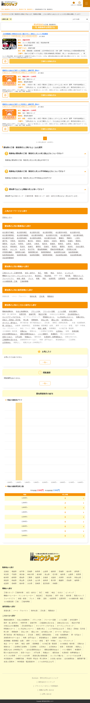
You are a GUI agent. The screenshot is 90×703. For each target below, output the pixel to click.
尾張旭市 (13, 246)
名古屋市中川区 (52, 235)
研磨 (38, 278)
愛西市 (62, 246)
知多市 (76, 244)
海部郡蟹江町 (33, 252)
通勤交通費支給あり (27, 334)
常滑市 (21, 244)
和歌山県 (77, 577)
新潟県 (39, 574)
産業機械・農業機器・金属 (13, 641)
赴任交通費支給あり (10, 334)
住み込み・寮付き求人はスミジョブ (45, 678)
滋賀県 (37, 577)
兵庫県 (61, 577)
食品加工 (38, 276)
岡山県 (21, 580)
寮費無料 (34, 320)
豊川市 (30, 241)
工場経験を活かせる (10, 340)
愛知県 (21, 577)
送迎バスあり (7, 337)
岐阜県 (6, 577)
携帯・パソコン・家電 (34, 641)
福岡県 (76, 580)
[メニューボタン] (86, 3)
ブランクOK (36, 311)
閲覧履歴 (79, 5)
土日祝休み (6, 342)
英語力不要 (42, 314)
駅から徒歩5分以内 (11, 653)
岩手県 (21, 571)
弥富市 (5, 249)
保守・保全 (59, 595)
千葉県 (14, 574)
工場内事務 (24, 281)
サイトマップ (50, 682)
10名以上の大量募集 (11, 626)
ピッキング (69, 273)
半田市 (13, 241)
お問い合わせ (46, 694)
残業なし (79, 647)
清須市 (70, 246)
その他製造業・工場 (10, 281)
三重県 (29, 577)
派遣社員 (7, 611)
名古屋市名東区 (36, 238)
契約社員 (33, 72)
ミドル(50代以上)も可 (46, 662)
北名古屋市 (80, 246)
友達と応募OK (9, 662)
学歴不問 (22, 314)
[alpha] (9, 3)
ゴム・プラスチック (65, 641)
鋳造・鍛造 (21, 278)
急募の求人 (80, 317)
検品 (52, 273)
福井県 (62, 574)
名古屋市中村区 (62, 232)
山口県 (37, 580)
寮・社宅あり (7, 325)
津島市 (38, 241)
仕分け (59, 273)
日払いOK (45, 320)
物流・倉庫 (42, 328)
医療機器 (36, 644)
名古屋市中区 (75, 232)
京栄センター (7, 217)
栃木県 (69, 571)
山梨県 (70, 574)
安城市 (70, 241)
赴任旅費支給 (69, 659)
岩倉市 (30, 246)
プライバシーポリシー (43, 686)
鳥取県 (6, 580)
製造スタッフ (25, 72)
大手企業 (18, 337)
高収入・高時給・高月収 (11, 320)
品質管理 (61, 278)
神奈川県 (30, 574)
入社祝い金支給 (56, 659)
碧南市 (46, 241)
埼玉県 (6, 574)
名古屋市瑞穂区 (23, 235)
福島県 (53, 571)
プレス (31, 278)
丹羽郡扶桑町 (7, 252)
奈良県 (69, 577)
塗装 (44, 278)
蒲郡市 (5, 244)
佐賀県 (6, 583)
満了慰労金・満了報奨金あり (14, 635)
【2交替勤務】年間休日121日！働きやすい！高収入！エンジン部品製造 (25, 34)
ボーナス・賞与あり (10, 323)
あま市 (22, 249)
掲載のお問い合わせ (46, 690)
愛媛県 (61, 580)
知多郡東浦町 (73, 252)
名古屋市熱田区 (37, 235)
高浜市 (22, 246)
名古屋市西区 (48, 232)
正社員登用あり (74, 314)
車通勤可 (54, 334)
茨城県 (61, 571)
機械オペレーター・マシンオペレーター (17, 276)
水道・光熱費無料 (61, 635)
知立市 (5, 246)
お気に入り (74, 5)
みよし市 (13, 249)
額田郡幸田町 (48, 255)
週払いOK (55, 320)
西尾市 (78, 241)
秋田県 (37, 571)
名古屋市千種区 (8, 232)
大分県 (29, 583)
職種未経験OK (7, 311)
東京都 (21, 574)
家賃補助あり (44, 638)
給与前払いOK (67, 320)
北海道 (6, 571)
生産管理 (52, 278)
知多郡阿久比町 (60, 252)
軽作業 (35, 36)
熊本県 (21, 583)
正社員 (42, 296)
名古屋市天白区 (50, 238)
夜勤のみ (7, 647)
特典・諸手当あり (29, 638)
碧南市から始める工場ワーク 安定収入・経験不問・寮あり (20, 70)
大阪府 (53, 577)
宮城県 (29, 571)
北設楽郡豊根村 (8, 258)
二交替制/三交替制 (20, 647)
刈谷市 (54, 241)
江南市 (29, 244)
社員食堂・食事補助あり (53, 337)
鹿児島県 (46, 583)
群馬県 (76, 571)
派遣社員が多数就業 (40, 656)
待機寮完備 (20, 659)
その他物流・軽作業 (67, 644)
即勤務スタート (49, 317)
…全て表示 (41, 36)
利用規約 (54, 686)
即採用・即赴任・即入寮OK (37, 659)
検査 (46, 273)
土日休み (59, 331)
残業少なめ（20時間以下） (14, 650)
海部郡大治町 (20, 252)
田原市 (54, 246)
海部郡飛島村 (46, 252)
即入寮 (26, 320)
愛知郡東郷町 (43, 249)
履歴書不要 (81, 659)
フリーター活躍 (49, 311)
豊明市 (38, 246)
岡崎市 (69, 238)
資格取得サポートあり (12, 638)
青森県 (14, 571)
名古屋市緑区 (22, 238)
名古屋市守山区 (8, 238)
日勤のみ (23, 331)
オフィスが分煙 (24, 656)
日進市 (46, 246)
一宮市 (77, 238)
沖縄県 (54, 583)
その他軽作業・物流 (75, 278)
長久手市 (31, 249)
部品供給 (29, 36)
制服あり (28, 337)
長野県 (78, 574)
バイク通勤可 (43, 334)
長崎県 (14, 583)
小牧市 (37, 244)
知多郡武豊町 (35, 255)
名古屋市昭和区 (8, 235)
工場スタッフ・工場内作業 (10, 36)
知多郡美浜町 (22, 255)
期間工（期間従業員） (44, 635)
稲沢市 (45, 244)
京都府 (45, 577)
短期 (61, 647)
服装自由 (55, 653)
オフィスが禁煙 (9, 656)
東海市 (61, 244)
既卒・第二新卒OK (11, 623)
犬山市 (13, 244)
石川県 (54, 574)
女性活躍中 (73, 311)
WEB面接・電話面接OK (26, 662)
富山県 (47, 574)
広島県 (29, 580)
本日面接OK (8, 659)
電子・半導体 (51, 641)
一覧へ (45, 362)
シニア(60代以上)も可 (56, 629)
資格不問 (32, 314)
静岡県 (14, 577)
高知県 (69, 580)
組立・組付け (22, 36)
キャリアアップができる (11, 317)
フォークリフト (8, 278)
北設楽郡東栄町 (76, 255)
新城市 (53, 244)
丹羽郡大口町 (72, 249)
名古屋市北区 (35, 232)
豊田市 (62, 241)
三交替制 (33, 647)
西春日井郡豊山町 (57, 249)
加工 (20, 72)
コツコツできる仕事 (73, 656)
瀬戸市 (5, 241)
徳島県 (45, 580)
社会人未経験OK (22, 311)
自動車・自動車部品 (59, 638)
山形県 (45, 571)
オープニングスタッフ (65, 626)
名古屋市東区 (22, 232)
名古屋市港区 (65, 235)
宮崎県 (37, 583)
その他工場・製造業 (49, 644)
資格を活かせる (63, 623)
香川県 (53, 580)
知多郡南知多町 (8, 255)
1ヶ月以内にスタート (65, 317)
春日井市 (21, 241)
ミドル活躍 (62, 311)
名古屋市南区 (78, 235)
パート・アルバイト (20, 611)
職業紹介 (50, 296)
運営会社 (41, 682)
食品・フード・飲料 (11, 644)
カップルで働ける (56, 656)
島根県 (14, 580)
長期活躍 (75, 331)
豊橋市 (61, 238)
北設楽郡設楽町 (62, 255)
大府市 (68, 244)
